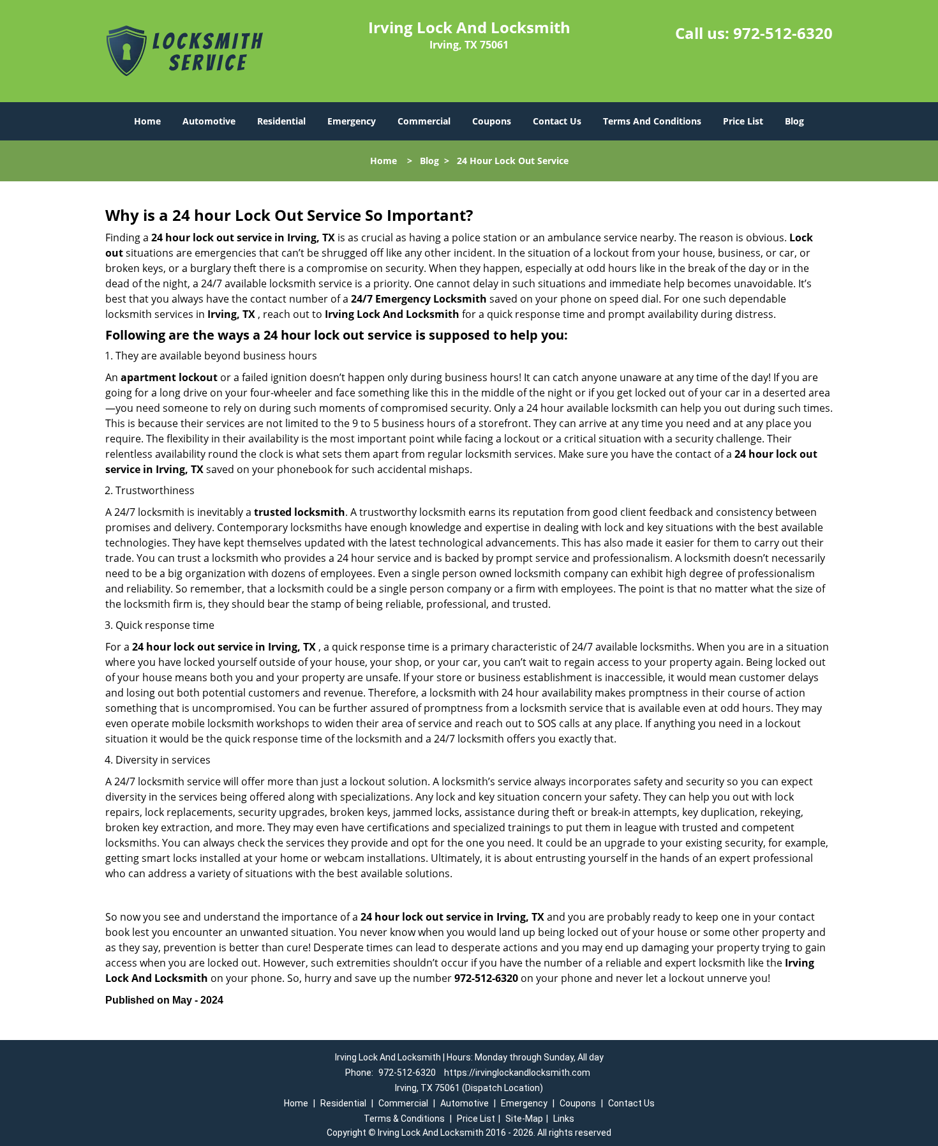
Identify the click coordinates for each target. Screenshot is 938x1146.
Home (147, 121)
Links (563, 1118)
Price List (743, 121)
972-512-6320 (783, 32)
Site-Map (524, 1118)
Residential (281, 121)
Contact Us (557, 121)
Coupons (491, 121)
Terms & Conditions (404, 1118)
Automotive (208, 121)
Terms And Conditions (652, 121)
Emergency (351, 121)
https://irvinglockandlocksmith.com (517, 1072)
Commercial (424, 121)
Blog (794, 121)
